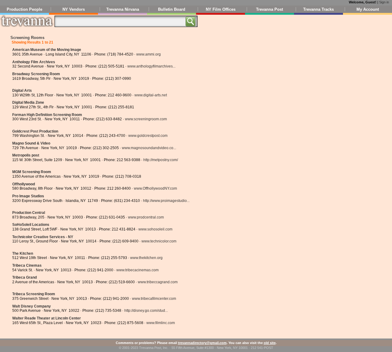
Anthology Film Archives (33, 62)
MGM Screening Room (31, 172)
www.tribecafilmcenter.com (154, 298)
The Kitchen (22, 253)
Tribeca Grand (24, 277)
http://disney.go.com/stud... (146, 310)
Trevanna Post (269, 9)
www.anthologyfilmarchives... (151, 66)
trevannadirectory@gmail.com (202, 343)
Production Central (28, 213)
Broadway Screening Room (36, 74)
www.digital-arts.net (150, 95)
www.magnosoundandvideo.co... (149, 148)
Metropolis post (25, 155)
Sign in (384, 2)
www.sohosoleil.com (155, 229)
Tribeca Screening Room (33, 294)
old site (270, 343)
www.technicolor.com (158, 241)
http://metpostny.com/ (160, 160)
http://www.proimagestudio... (166, 201)
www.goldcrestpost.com (148, 135)
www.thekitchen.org (146, 258)
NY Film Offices (221, 9)
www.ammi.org (148, 54)
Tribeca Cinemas (27, 265)
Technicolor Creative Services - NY (42, 237)
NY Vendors (73, 9)
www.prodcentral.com (146, 217)
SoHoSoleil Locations (30, 224)
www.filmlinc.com (160, 323)
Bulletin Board (171, 9)
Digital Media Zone (28, 102)
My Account (367, 9)
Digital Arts (22, 90)
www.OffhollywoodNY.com (155, 188)
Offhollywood (23, 184)
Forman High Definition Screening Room (47, 115)
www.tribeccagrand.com (158, 282)
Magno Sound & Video (31, 143)
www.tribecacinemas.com (137, 270)
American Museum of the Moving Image (46, 50)
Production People (24, 9)
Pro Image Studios (28, 196)
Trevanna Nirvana (122, 9)
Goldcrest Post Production (35, 131)
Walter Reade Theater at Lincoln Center (46, 318)
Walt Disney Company (31, 306)
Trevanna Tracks (318, 9)
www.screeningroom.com (146, 119)
